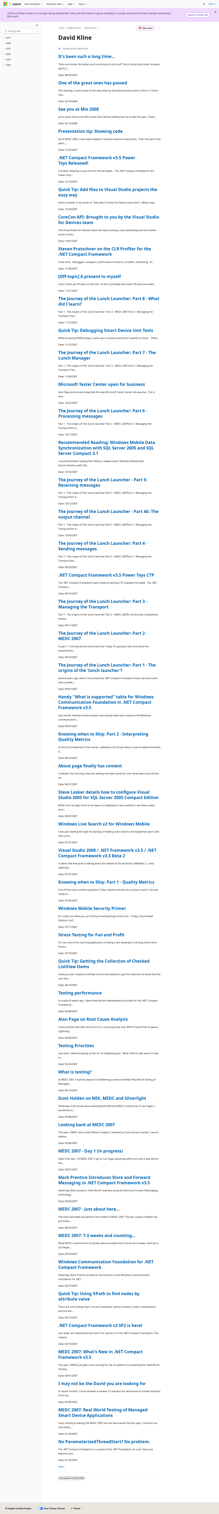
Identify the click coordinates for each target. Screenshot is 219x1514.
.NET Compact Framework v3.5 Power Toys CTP (106, 575)
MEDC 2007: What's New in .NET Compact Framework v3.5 (100, 1354)
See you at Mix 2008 (78, 109)
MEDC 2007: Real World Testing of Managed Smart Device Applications (103, 1412)
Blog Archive (74, 27)
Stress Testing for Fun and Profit (91, 935)
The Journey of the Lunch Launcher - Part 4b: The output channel (108, 514)
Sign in (211, 3)
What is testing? (75, 1072)
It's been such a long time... (86, 56)
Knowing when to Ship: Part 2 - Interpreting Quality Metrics (103, 736)
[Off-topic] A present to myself (89, 276)
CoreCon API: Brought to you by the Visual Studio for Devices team (108, 219)
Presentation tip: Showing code (90, 131)
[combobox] (20, 31)
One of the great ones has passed (92, 83)
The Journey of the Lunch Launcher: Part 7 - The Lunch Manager (107, 355)
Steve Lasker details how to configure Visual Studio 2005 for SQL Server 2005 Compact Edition (108, 794)
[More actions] (158, 28)
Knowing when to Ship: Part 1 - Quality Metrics (106, 882)
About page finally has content (90, 766)
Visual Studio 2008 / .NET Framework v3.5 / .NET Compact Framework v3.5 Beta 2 (107, 852)
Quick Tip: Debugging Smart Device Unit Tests (105, 330)
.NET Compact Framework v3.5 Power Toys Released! (96, 160)
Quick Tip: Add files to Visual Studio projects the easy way (107, 192)
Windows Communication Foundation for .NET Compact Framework (106, 1264)
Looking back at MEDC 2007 (86, 1124)
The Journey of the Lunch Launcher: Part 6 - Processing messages (102, 413)
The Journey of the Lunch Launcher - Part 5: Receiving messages (102, 482)
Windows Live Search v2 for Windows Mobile (104, 824)
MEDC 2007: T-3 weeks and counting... (96, 1235)
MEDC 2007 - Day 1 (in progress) (90, 1151)
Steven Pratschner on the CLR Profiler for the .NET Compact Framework (104, 251)
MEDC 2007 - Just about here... (89, 1209)
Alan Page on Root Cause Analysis (93, 1019)
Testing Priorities (76, 1045)
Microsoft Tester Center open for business (101, 384)
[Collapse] (37, 25)
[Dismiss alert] (215, 11)
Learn (62, 27)
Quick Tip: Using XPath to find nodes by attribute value (98, 1296)
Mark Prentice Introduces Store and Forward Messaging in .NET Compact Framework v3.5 (104, 1180)
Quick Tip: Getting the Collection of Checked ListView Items (104, 963)
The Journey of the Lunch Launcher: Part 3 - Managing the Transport (102, 603)
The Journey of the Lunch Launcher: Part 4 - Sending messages (102, 545)
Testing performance (80, 993)
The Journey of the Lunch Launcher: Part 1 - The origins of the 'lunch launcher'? (107, 667)
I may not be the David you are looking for (102, 1383)
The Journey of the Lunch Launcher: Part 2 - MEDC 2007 (102, 635)
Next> (61, 1466)
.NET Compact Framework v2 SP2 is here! (100, 1325)
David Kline (90, 27)
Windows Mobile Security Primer (92, 908)
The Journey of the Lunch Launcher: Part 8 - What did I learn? (108, 301)
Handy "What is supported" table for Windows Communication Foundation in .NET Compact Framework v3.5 (106, 702)
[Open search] (204, 4)
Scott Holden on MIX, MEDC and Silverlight (102, 1098)
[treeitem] (20, 37)
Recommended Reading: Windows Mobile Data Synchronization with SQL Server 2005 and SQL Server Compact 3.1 (106, 447)
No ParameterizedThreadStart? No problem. (104, 1441)
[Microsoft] (5, 4)
